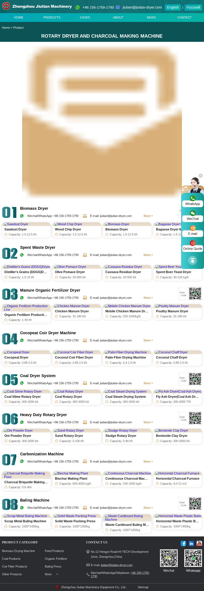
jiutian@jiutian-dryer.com (142, 7)
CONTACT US (96, 542)
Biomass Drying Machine (18, 551)
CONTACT (184, 17)
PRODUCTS (51, 17)
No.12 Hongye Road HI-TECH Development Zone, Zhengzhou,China (119, 554)
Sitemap (143, 587)
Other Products (12, 574)
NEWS (151, 17)
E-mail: (112, 565)
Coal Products (11, 558)
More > (148, 216)
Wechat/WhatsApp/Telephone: (120, 574)
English (173, 7)
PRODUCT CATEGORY (20, 542)
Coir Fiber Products (14, 566)
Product (18, 27)
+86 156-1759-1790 (98, 7)
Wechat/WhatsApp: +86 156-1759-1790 (52, 216)
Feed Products (54, 551)
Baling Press (53, 566)
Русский (193, 7)
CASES (85, 17)
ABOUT (118, 17)
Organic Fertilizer (56, 558)
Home (6, 27)
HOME (18, 17)
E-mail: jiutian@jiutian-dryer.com (111, 216)
